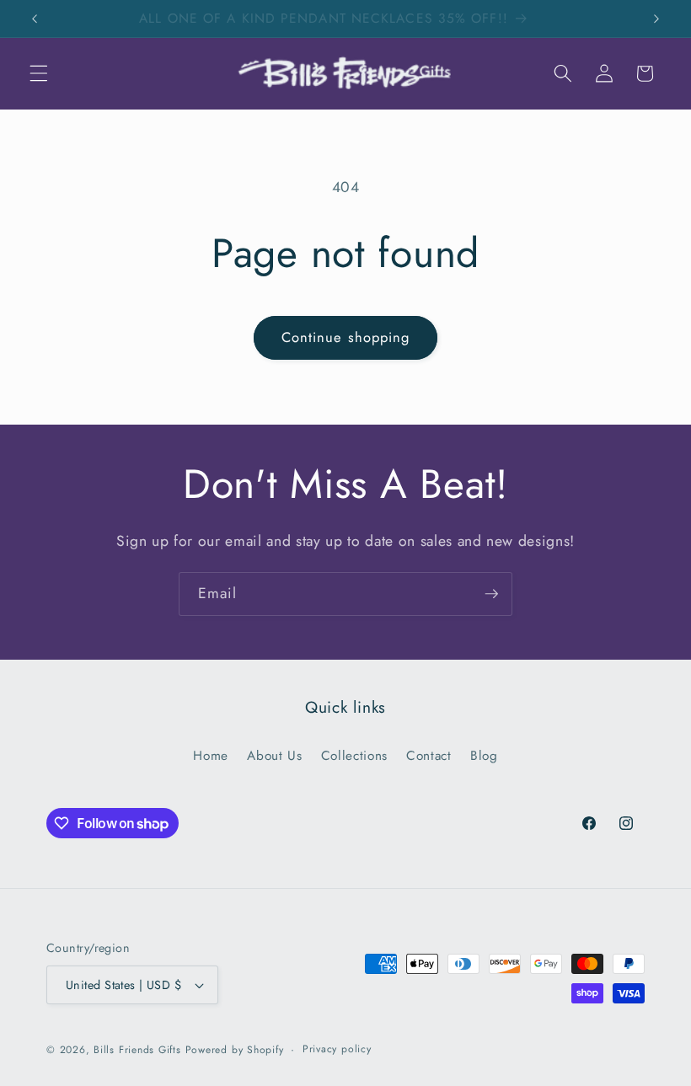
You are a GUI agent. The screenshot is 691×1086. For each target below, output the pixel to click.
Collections (354, 755)
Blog (484, 755)
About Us (274, 755)
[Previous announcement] (34, 18)
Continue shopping (345, 337)
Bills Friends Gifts (137, 1049)
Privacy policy (337, 1049)
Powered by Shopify (234, 1049)
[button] (39, 73)
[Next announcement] (656, 18)
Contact (429, 755)
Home (210, 755)
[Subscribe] (491, 594)
